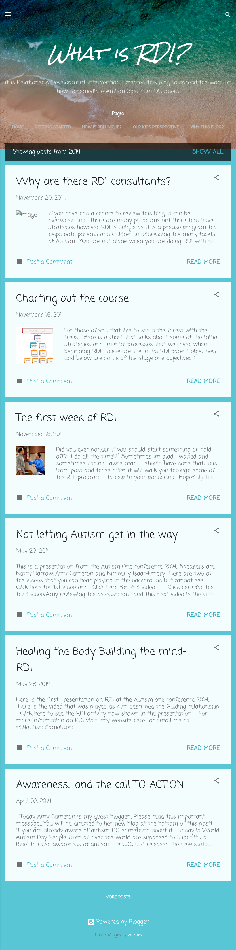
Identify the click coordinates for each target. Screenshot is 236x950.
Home (18, 127)
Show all (208, 151)
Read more (203, 262)
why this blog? (207, 127)
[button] (216, 178)
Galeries (135, 935)
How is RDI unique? (102, 127)
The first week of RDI (66, 418)
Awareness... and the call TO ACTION (100, 785)
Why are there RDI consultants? (93, 182)
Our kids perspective (156, 127)
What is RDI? (118, 53)
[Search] (227, 15)
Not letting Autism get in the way (97, 535)
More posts (118, 897)
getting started (53, 127)
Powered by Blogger (121, 921)
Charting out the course (72, 299)
